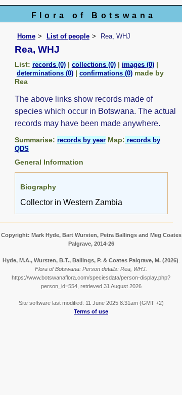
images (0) (138, 64)
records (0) (49, 64)
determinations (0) (45, 73)
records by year (81, 140)
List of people (68, 36)
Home (26, 36)
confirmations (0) (105, 73)
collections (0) (94, 64)
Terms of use (91, 311)
